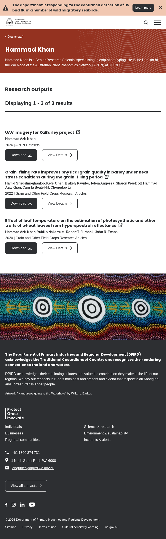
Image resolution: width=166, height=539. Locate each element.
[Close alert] (160, 7)
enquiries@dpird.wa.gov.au (33, 468)
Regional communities (22, 440)
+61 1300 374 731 (26, 453)
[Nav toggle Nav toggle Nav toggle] (157, 23)
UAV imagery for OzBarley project (39, 132)
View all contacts (24, 486)
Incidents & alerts (97, 440)
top (157, 532)
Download (18, 155)
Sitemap (10, 527)
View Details (57, 155)
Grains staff (15, 36)
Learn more (143, 7)
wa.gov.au (111, 527)
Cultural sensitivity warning (80, 527)
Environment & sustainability (106, 433)
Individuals (13, 427)
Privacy (27, 527)
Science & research (99, 427)
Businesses (14, 433)
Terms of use (47, 527)
